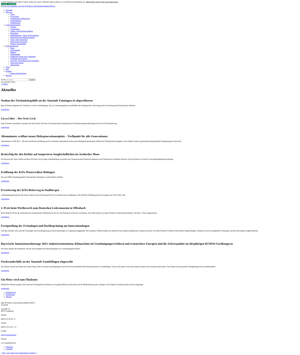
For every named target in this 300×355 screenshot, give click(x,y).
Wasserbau (14, 33)
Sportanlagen (15, 50)
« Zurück (4, 84)
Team (12, 14)
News (8, 67)
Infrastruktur (14, 65)
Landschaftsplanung (13, 25)
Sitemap (9, 76)
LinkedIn (9, 349)
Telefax (3, 323)
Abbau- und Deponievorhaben (21, 31)
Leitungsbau (14, 29)
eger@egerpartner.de (8, 335)
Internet (4, 339)
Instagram (9, 347)
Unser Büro (14, 16)
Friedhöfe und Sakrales (18, 59)
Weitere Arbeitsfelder (18, 44)
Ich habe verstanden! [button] (8, 4)
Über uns (9, 12)
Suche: (3, 80)
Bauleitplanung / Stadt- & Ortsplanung (24, 35)
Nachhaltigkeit (15, 21)
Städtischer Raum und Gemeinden (23, 57)
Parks (12, 48)
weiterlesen (5, 109)
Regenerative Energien (18, 42)
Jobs (7, 69)
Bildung (13, 52)
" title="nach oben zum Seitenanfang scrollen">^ (19, 353)
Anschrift (4, 305)
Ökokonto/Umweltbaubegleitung (22, 38)
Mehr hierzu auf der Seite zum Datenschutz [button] (102, 2)
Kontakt (9, 71)
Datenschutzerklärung (18, 73)
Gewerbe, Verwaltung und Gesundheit (24, 61)
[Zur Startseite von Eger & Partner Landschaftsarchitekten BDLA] (28, 6)
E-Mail (3, 331)
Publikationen (15, 23)
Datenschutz (10, 295)
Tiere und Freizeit (16, 63)
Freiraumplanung (12, 46)
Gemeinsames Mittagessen (20, 19)
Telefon (4, 315)
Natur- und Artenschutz (19, 40)
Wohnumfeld (15, 54)
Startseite (9, 10)
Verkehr (13, 27)
